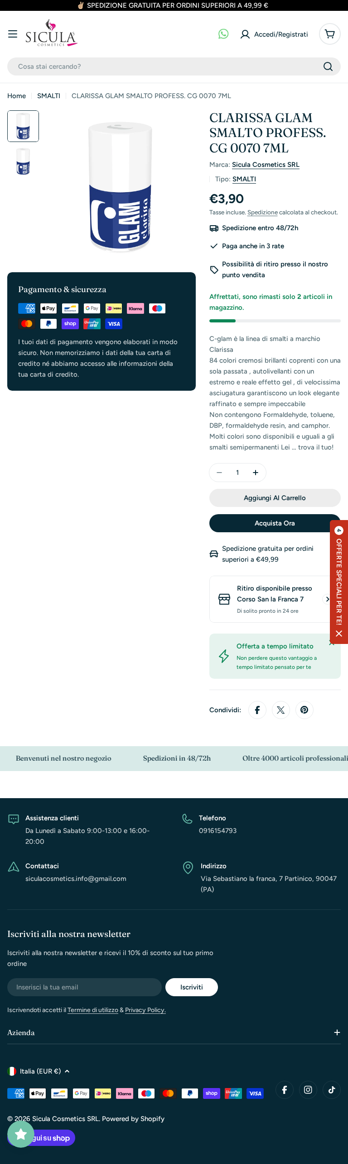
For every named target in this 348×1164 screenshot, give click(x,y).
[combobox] (174, 66)
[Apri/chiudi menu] (12, 33)
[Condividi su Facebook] (257, 710)
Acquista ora (275, 523)
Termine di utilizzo (93, 1010)
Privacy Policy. (145, 1010)
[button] (339, 582)
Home (16, 96)
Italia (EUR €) (40, 1071)
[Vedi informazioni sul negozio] (327, 599)
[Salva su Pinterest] (304, 710)
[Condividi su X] (281, 710)
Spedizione (262, 212)
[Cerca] (328, 66)
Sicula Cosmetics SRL (266, 165)
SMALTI (48, 96)
